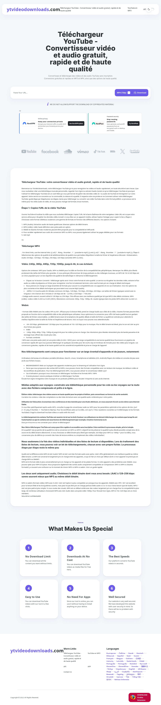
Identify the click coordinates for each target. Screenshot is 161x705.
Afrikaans (142, 669)
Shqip (109, 671)
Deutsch (140, 653)
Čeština (122, 653)
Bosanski (110, 674)
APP (89, 666)
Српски (120, 677)
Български (111, 653)
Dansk (131, 653)
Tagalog (120, 674)
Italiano (129, 658)
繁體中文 (144, 666)
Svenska (135, 666)
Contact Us (68, 672)
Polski (142, 661)
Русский (143, 664)
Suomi (137, 656)
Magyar (120, 658)
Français (110, 658)
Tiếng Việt (136, 677)
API (65, 666)
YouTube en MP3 (94, 653)
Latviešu (120, 661)
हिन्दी (139, 674)
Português (110, 664)
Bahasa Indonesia (122, 679)
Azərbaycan (138, 671)
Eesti (129, 656)
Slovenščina (124, 666)
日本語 (138, 658)
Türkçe (110, 669)
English (132, 669)
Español (120, 656)
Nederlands (132, 661)
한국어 (109, 679)
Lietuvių (110, 661)
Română (133, 664)
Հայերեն (126, 671)
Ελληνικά (110, 656)
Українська (121, 669)
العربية (116, 671)
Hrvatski (110, 677)
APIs (145, 9)
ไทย (128, 677)
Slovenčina (111, 666)
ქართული (131, 674)
